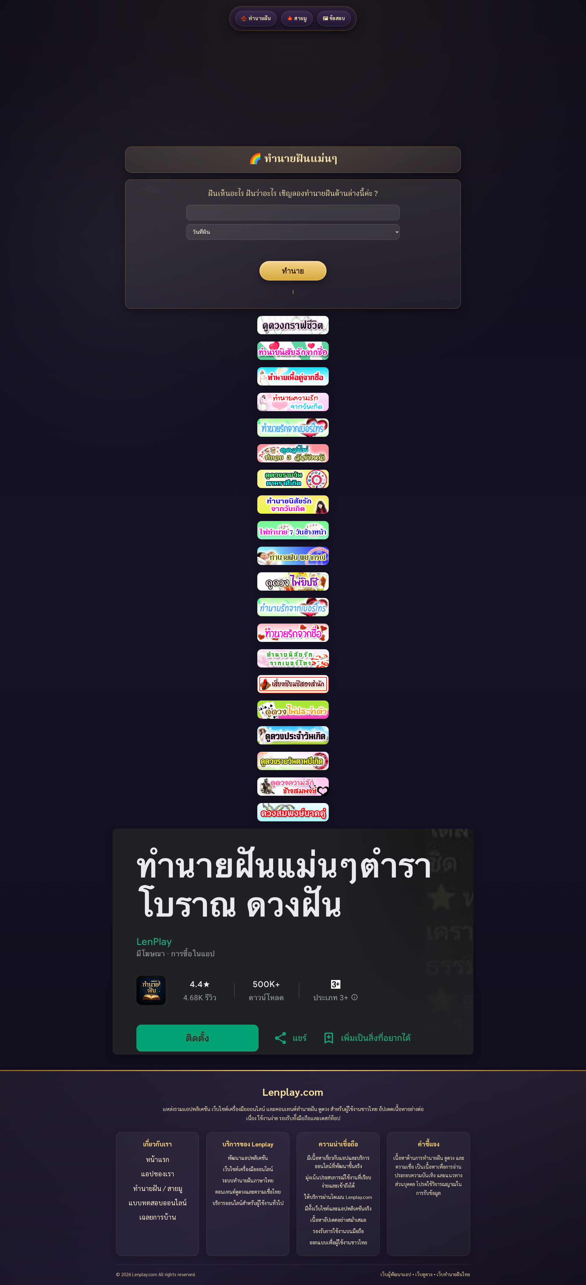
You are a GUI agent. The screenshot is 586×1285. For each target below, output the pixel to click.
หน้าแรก (157, 1159)
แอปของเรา (157, 1173)
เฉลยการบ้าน (157, 1217)
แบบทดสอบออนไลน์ (157, 1202)
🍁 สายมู (297, 18)
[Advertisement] (183, 88)
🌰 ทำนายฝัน (256, 18)
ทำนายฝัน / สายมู (157, 1188)
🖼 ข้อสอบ (334, 18)
